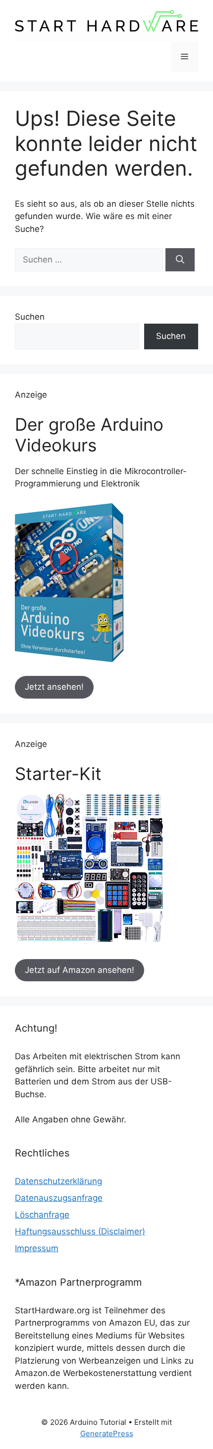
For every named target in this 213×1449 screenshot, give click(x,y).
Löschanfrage (42, 1215)
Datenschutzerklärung (58, 1181)
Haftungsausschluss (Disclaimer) (80, 1231)
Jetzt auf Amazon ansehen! (79, 970)
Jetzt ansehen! (54, 687)
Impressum (36, 1248)
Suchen (30, 317)
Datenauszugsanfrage (59, 1198)
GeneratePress (106, 1433)
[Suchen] (180, 260)
